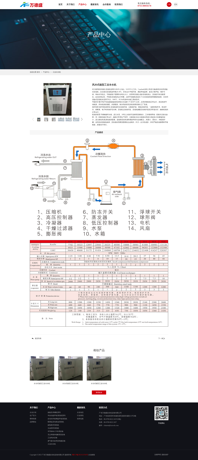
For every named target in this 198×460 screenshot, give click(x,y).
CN (169, 4)
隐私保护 (165, 455)
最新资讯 (95, 4)
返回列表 (38, 338)
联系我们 (119, 4)
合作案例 (107, 4)
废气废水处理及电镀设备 (56, 441)
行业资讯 (80, 415)
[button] (82, 119)
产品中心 (83, 4)
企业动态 (80, 412)
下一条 (160, 338)
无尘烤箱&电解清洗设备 (56, 435)
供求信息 (80, 419)
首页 (60, 4)
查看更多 (99, 392)
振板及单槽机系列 (54, 412)
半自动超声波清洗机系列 (56, 415)
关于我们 (71, 4)
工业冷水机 (57, 72)
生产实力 (33, 415)
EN (175, 4)
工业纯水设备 (52, 438)
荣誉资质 (33, 419)
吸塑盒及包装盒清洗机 (56, 422)
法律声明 (157, 455)
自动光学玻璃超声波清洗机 (57, 419)
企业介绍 (33, 412)
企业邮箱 (91, 455)
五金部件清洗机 (53, 428)
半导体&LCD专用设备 (55, 431)
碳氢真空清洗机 (53, 425)
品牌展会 (33, 422)
